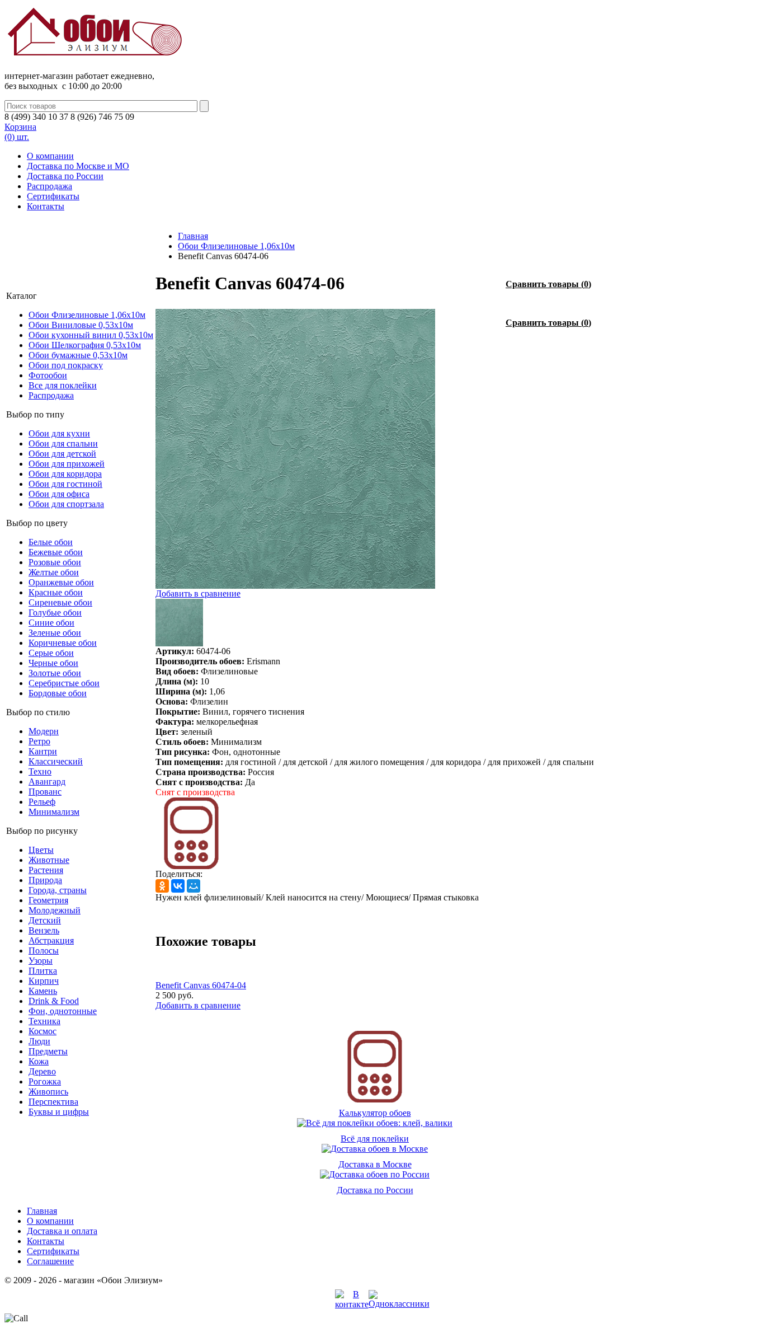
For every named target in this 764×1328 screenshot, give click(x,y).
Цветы (41, 850)
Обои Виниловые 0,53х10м (81, 325)
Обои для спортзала (66, 504)
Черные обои (53, 663)
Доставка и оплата (62, 1231)
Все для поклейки (63, 385)
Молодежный (55, 910)
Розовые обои (55, 562)
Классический (56, 761)
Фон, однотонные (63, 1011)
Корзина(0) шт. (20, 132)
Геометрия (48, 900)
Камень (43, 991)
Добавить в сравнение (197, 593)
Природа (45, 880)
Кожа (39, 1061)
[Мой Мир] (193, 886)
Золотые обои (55, 673)
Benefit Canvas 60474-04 (200, 985)
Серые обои (51, 653)
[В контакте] (352, 1304)
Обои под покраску (66, 365)
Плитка (43, 970)
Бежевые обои (56, 552)
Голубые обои (55, 612)
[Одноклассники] (162, 886)
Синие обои (51, 622)
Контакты (45, 206)
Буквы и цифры (59, 1111)
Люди (39, 1041)
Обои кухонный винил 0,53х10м (91, 335)
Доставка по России (65, 176)
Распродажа (49, 186)
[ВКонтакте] (178, 886)
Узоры (41, 960)
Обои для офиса (59, 494)
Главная (193, 236)
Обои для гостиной (65, 484)
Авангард (47, 781)
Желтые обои (54, 572)
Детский (45, 920)
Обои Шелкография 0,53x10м (85, 345)
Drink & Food (54, 1001)
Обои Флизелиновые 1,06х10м (87, 315)
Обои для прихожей (67, 463)
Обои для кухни (59, 433)
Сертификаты (53, 196)
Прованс (45, 791)
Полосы (44, 950)
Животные (49, 860)
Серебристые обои (64, 683)
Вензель (44, 930)
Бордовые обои (58, 693)
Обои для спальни (63, 443)
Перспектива (53, 1101)
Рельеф (42, 801)
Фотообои (48, 375)
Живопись (48, 1091)
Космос (42, 1031)
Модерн (44, 731)
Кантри (43, 751)
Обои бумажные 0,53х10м (78, 355)
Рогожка (45, 1081)
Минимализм (54, 811)
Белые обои (51, 542)
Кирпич (44, 981)
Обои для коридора (65, 473)
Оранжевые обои (61, 582)
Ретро (39, 741)
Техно (40, 771)
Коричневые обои (63, 642)
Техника (44, 1021)
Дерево (42, 1071)
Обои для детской (62, 453)
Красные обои (56, 592)
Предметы (48, 1051)
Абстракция (51, 940)
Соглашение (50, 1261)
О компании (50, 156)
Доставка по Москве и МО (78, 166)
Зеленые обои (55, 632)
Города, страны (58, 890)
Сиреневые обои (60, 602)
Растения (46, 870)
